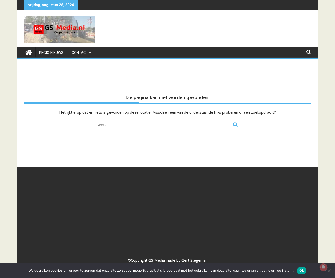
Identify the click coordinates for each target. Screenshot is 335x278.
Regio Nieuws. (51, 52)
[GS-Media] (28, 51)
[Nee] (328, 270)
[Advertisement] (72, 212)
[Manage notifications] (323, 267)
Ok (301, 270)
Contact (80, 52)
